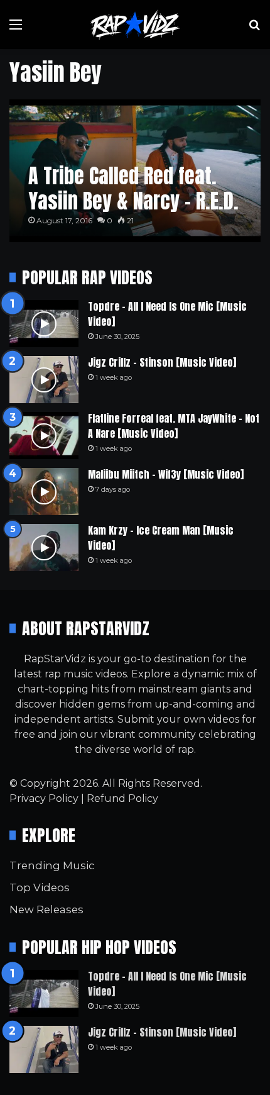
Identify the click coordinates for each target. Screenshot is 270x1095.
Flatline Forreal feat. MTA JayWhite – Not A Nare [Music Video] (173, 426)
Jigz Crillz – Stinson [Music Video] (162, 362)
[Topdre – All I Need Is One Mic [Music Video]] (43, 323)
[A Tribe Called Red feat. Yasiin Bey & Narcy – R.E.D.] (134, 170)
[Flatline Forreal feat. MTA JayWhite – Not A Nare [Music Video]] (43, 435)
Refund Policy (122, 798)
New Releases (46, 909)
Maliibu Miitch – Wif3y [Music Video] (166, 474)
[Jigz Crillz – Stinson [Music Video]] (43, 379)
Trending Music (51, 865)
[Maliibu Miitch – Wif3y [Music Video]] (43, 491)
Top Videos (39, 887)
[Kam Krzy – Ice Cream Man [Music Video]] (43, 547)
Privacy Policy (43, 798)
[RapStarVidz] (135, 24)
